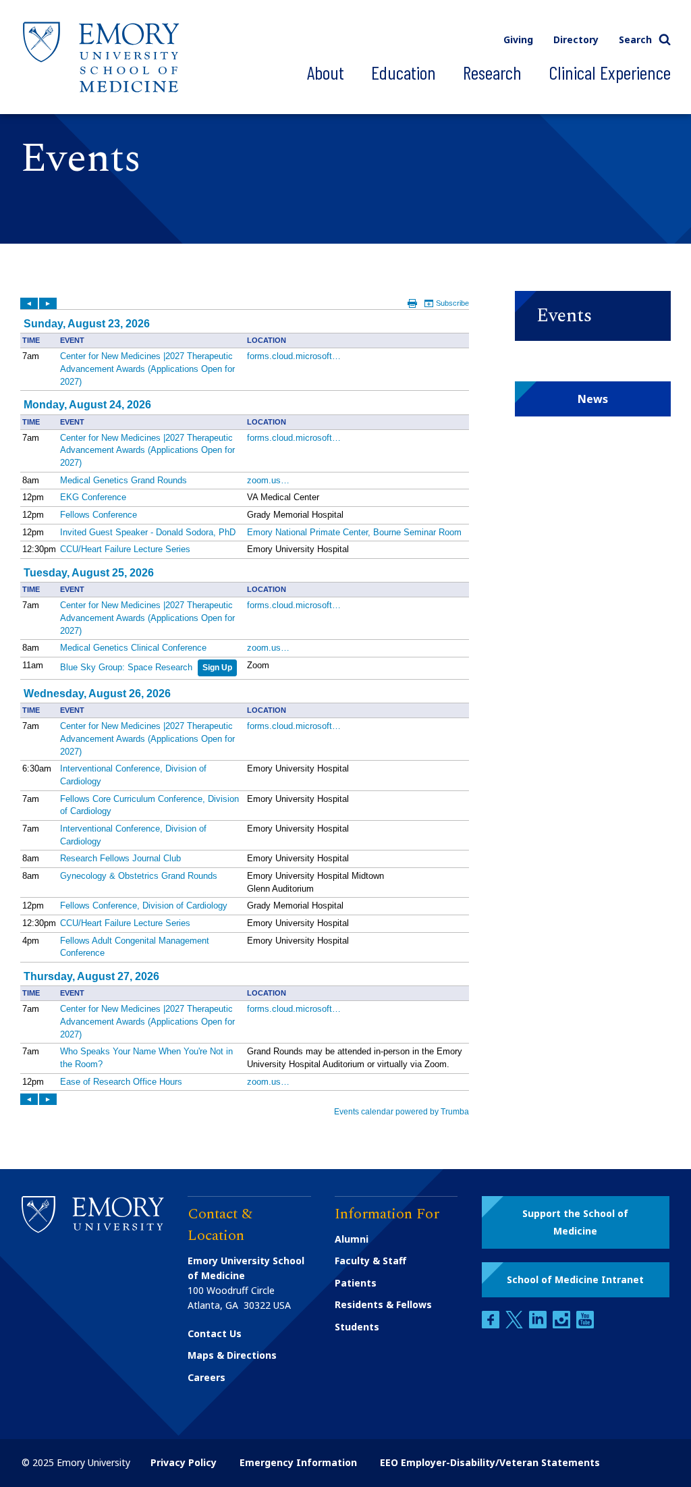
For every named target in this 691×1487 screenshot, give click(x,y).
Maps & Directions (232, 1355)
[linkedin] (539, 1324)
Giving (518, 39)
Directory (576, 39)
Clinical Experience (610, 72)
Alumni (351, 1239)
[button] (593, 316)
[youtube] (585, 1324)
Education (403, 72)
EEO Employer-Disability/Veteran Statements (490, 1462)
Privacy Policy (183, 1462)
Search (635, 39)
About (325, 72)
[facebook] (492, 1324)
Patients (356, 1282)
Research (492, 72)
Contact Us (215, 1333)
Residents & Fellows (383, 1304)
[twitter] (515, 1324)
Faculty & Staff (370, 1260)
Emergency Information (298, 1462)
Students (357, 1326)
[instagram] (563, 1324)
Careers (206, 1377)
